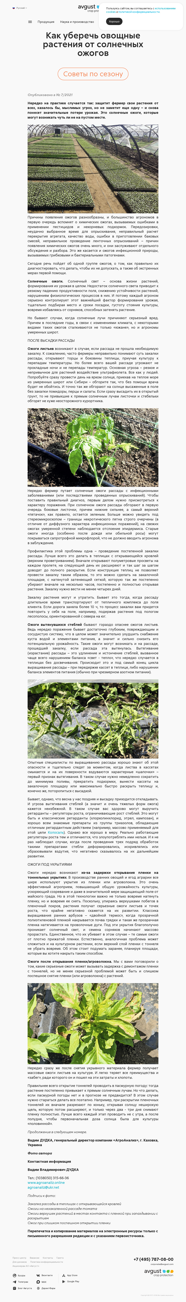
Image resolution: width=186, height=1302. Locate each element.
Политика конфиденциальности (46, 1262)
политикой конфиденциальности (139, 11)
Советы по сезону (93, 73)
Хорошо (114, 21)
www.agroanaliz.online (46, 1182)
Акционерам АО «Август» (25, 1266)
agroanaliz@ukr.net (43, 1187)
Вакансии (34, 1257)
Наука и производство (77, 22)
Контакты (48, 1257)
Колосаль (56, 832)
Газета (60, 1257)
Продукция (46, 22)
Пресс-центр (19, 1257)
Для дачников (19, 1262)
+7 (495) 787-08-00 (154, 1259)
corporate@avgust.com (162, 1264)
